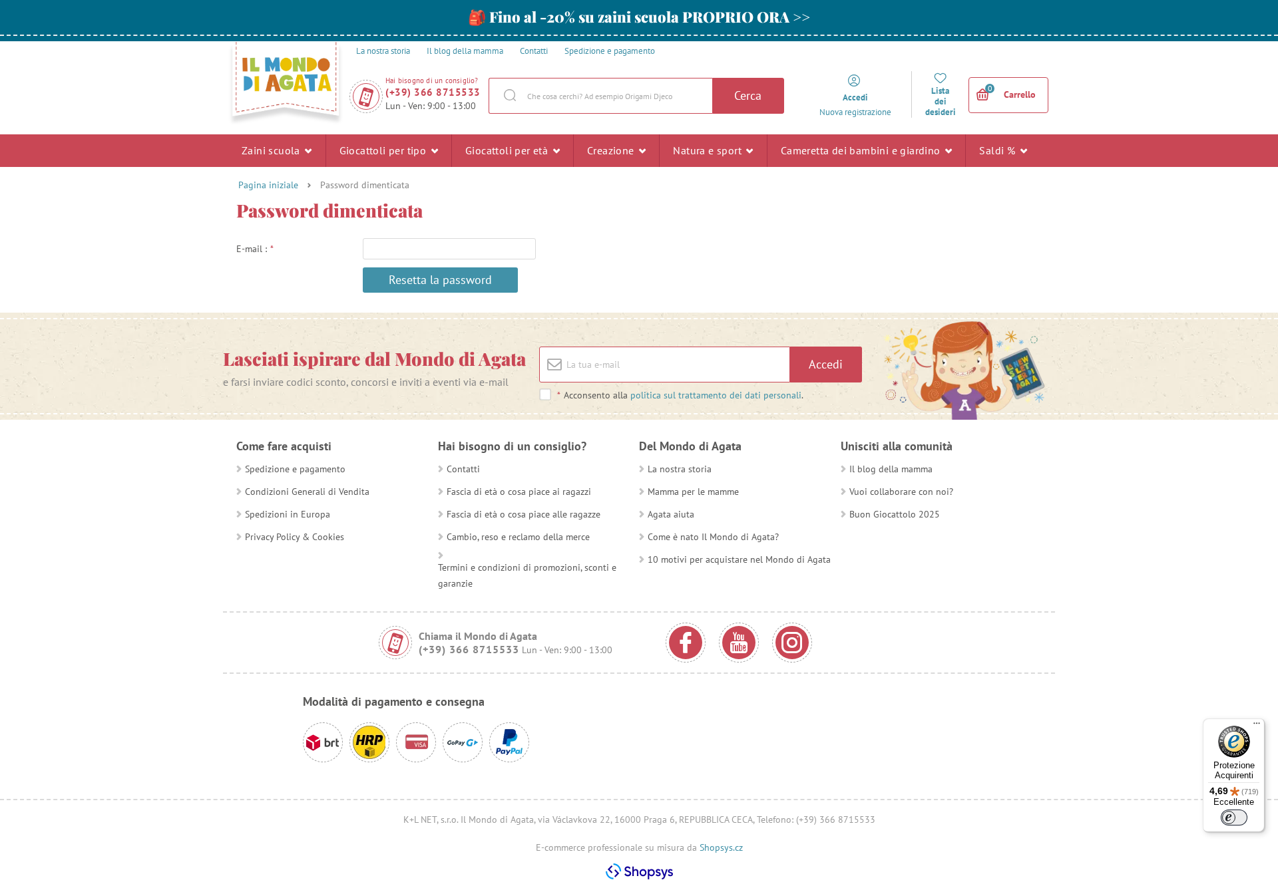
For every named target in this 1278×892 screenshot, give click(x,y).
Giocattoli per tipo (384, 150)
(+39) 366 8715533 (433, 92)
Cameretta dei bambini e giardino (862, 150)
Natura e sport (708, 150)
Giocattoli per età (508, 150)
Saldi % (998, 150)
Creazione (612, 150)
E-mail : (255, 249)
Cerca (747, 95)
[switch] (1234, 817)
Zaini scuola (272, 150)
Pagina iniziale (268, 185)
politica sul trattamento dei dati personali (715, 395)
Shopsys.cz (721, 847)
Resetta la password (440, 279)
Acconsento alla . (680, 395)
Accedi (826, 364)
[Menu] (1257, 726)
